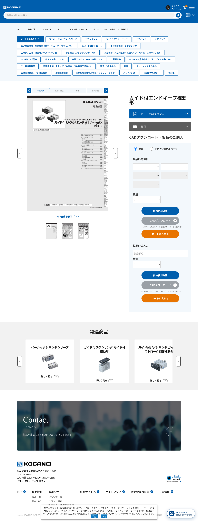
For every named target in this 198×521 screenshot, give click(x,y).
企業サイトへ (88, 492)
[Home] (12, 7)
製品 (140, 148)
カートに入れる (160, 234)
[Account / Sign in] (168, 7)
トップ (19, 29)
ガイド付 (60, 29)
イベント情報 (55, 501)
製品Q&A (36, 501)
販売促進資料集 (140, 492)
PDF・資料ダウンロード (155, 114)
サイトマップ (113, 492)
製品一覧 (31, 29)
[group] (50, 361)
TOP (19, 492)
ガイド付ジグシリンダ (78, 29)
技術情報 (164, 492)
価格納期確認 (160, 211)
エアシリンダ (46, 29)
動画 (143, 126)
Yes (94, 516)
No (104, 516)
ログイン (157, 226)
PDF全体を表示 (64, 216)
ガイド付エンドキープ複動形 (104, 29)
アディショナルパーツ (166, 148)
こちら (137, 513)
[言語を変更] (190, 15)
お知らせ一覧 (55, 496)
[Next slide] (178, 361)
